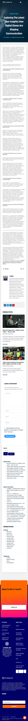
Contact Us (19, 662)
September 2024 (11, 544)
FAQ (17, 659)
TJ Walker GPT (7, 648)
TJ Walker (9, 488)
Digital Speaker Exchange (20, 654)
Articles (12, 14)
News (16, 14)
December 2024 (10, 540)
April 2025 (9, 533)
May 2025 (9, 531)
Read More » (5, 344)
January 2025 (10, 538)
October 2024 (10, 543)
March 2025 (10, 535)
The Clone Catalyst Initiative (21, 649)
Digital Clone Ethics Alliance (20, 644)
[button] (20, 2)
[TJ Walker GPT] (7, 644)
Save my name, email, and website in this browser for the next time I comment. (13, 430)
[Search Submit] (5, 453)
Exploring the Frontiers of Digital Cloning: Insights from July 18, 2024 (16, 490)
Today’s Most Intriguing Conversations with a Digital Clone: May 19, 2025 (13, 363)
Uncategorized (10, 562)
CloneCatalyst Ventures (19, 639)
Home (17, 626)
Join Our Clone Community (20, 666)
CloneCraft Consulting (19, 633)
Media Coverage (10, 559)
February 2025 (10, 536)
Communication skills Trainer (6, 626)
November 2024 (10, 541)
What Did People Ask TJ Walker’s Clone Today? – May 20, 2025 (13, 331)
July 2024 (9, 548)
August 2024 (10, 546)
